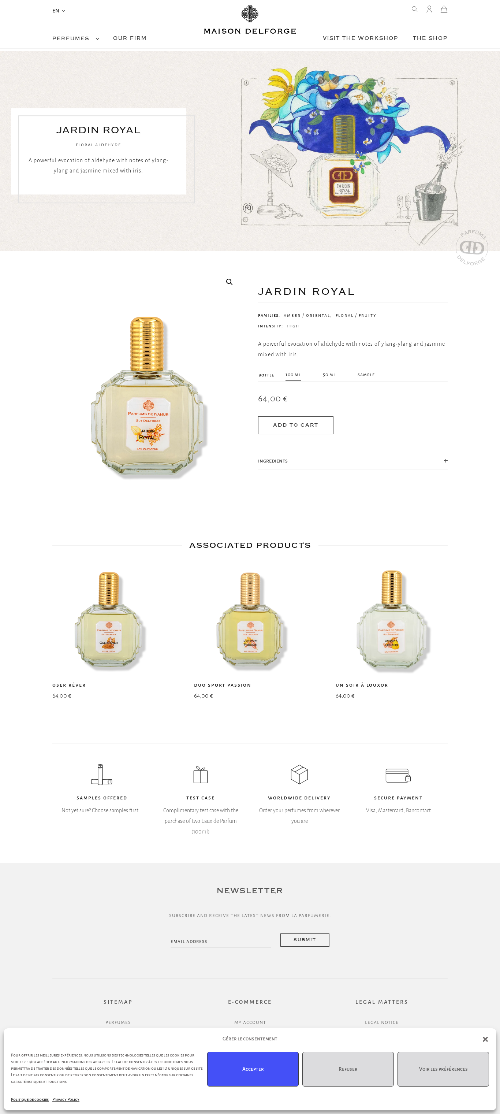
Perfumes (70, 39)
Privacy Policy (65, 1099)
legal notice (382, 1022)
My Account (250, 1022)
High (293, 325)
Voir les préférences (443, 1069)
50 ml (329, 374)
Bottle (266, 375)
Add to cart (295, 425)
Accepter (253, 1069)
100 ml (293, 374)
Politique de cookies (30, 1099)
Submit (305, 940)
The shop (430, 38)
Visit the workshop (360, 38)
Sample (366, 374)
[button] (485, 1039)
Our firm (130, 38)
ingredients (273, 461)
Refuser (348, 1069)
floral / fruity (356, 315)
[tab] (353, 461)
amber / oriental (307, 315)
